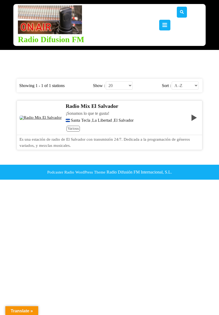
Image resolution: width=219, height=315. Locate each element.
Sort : (166, 86)
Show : (99, 86)
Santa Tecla (80, 120)
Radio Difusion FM (51, 39)
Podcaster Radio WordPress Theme (76, 172)
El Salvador (124, 120)
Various (73, 129)
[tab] (164, 25)
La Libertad (102, 120)
